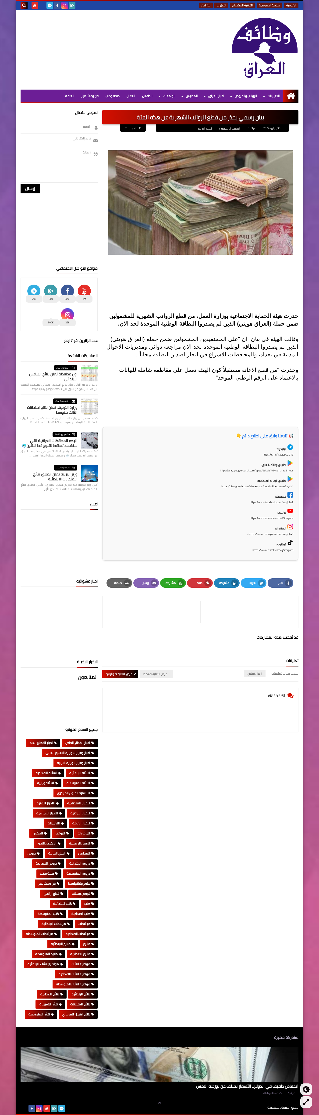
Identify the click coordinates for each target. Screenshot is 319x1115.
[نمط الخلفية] (306, 1102)
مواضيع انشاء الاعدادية (74, 974)
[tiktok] (42, 5)
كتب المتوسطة (48, 914)
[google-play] (72, 5)
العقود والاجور (47, 843)
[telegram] (49, 5)
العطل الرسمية (79, 843)
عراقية (291, 1093)
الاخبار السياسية (47, 813)
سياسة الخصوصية (269, 5)
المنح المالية (57, 853)
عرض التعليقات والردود (119, 674)
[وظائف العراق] (264, 48)
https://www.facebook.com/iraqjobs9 (272, 502)
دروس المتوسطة (78, 873)
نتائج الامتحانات (80, 1004)
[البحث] (24, 5)
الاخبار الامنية (46, 803)
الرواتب (60, 833)
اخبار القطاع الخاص (77, 743)
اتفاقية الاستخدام (242, 5)
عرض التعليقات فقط (155, 674)
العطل (131, 96)
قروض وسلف (81, 894)
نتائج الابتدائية (81, 994)
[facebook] (57, 5)
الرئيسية (291, 5)
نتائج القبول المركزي (76, 1014)
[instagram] (64, 5)
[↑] (159, 1102)
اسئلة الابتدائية (79, 773)
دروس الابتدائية (79, 863)
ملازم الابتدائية (61, 944)
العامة (69, 96)
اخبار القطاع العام (41, 743)
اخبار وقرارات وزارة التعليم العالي (68, 753)
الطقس (147, 96)
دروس (32, 853)
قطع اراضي (51, 894)
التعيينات (274, 96)
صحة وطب (113, 96)
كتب (87, 904)
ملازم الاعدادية (80, 954)
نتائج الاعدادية (49, 994)
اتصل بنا (221, 5)
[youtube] (35, 5)
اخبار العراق (216, 96)
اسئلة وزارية (45, 783)
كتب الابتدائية (62, 904)
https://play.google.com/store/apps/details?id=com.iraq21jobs (257, 470)
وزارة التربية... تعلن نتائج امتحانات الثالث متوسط (52, 410)
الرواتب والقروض (246, 96)
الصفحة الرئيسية (230, 128)
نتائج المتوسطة (39, 1014)
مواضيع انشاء (80, 964)
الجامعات (169, 96)
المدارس (192, 96)
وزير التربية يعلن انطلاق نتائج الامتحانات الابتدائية (55, 476)
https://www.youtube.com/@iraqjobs (272, 518)
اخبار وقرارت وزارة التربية (73, 763)
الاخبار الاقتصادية (78, 803)
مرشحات (84, 924)
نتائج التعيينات (48, 1004)
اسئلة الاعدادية (46, 773)
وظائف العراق (253, 1107)
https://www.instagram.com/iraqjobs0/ (270, 534)
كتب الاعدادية (80, 914)
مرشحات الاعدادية (78, 934)
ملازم (86, 944)
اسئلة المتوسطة (78, 783)
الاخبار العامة (205, 128)
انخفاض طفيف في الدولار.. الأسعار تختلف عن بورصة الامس (247, 1086)
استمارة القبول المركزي (73, 793)
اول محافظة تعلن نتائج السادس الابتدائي (53, 376)
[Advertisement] (106, 50)
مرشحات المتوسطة (39, 934)
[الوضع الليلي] (306, 1089)
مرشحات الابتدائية (54, 924)
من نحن (206, 5)
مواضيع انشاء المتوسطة (73, 984)
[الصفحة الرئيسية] (290, 96)
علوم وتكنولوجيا (79, 883)
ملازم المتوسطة (46, 954)
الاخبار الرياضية (80, 813)
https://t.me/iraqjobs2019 (278, 454)
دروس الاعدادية (46, 863)
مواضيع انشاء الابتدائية (43, 964)
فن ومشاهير (90, 96)
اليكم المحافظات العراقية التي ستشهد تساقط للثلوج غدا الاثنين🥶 (49, 443)
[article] (153, 612)
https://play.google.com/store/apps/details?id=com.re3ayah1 (257, 486)
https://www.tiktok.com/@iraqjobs (273, 550)
